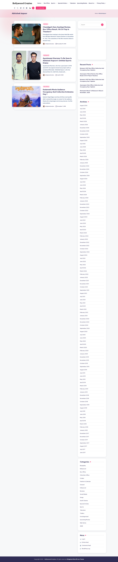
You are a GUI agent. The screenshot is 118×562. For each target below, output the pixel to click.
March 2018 (83, 424)
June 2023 (83, 223)
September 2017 (84, 443)
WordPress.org (86, 548)
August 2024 (83, 178)
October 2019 (84, 363)
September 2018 (84, 405)
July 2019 (82, 373)
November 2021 (84, 284)
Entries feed (85, 542)
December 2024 (84, 166)
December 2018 (84, 395)
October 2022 (84, 249)
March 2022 (83, 271)
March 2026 (83, 121)
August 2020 (83, 331)
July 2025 (82, 143)
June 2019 (83, 376)
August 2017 (83, 446)
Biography (83, 465)
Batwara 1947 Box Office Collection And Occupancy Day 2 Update (92, 69)
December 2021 (84, 280)
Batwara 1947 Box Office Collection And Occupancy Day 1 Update (92, 80)
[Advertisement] (92, 46)
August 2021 (83, 293)
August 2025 (83, 140)
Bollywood (46, 55)
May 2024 (83, 188)
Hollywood (83, 488)
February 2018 (84, 427)
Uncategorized (84, 516)
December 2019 (84, 357)
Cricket (82, 478)
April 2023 (83, 229)
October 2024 (84, 172)
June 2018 (83, 414)
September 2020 (85, 328)
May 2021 (82, 303)
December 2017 (84, 433)
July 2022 (82, 258)
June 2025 (83, 147)
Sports (82, 507)
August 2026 (83, 105)
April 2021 (83, 306)
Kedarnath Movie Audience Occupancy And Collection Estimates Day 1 (58, 92)
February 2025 (84, 159)
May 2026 (83, 115)
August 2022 (83, 255)
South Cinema (84, 500)
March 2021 (83, 309)
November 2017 (84, 436)
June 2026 (83, 112)
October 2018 (84, 401)
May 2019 (82, 379)
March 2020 (83, 347)
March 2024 (83, 194)
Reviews (46, 24)
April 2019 (83, 382)
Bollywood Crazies (22, 3)
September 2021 (84, 290)
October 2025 (84, 134)
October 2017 (84, 440)
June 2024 (83, 185)
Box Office (46, 86)
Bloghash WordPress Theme (75, 559)
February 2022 (84, 274)
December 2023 (84, 204)
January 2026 (84, 124)
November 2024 (84, 169)
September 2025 (85, 137)
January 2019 (84, 392)
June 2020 (83, 338)
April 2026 (83, 118)
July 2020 (82, 335)
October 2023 (84, 210)
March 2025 (83, 156)
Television (83, 510)
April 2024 (83, 191)
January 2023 (84, 239)
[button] (41, 8)
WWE (81, 526)
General (82, 484)
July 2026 (82, 108)
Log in (83, 539)
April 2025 (83, 153)
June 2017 (83, 452)
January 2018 (84, 430)
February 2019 (84, 389)
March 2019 (83, 385)
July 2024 (82, 182)
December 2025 (84, 128)
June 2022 (83, 261)
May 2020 (83, 341)
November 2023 (84, 207)
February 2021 (84, 312)
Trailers (82, 513)
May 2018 (82, 417)
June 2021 (83, 299)
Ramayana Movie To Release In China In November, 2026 (91, 91)
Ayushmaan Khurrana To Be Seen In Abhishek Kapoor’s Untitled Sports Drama (57, 60)
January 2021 (84, 315)
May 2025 (83, 150)
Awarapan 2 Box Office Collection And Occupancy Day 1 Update (91, 86)
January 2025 (84, 163)
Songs (81, 497)
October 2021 (84, 287)
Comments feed (86, 545)
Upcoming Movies (85, 519)
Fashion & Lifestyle (85, 481)
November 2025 (84, 131)
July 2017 (82, 449)
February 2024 (84, 198)
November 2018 (84, 398)
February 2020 (84, 350)
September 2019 (84, 366)
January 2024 (84, 201)
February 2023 (84, 236)
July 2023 (82, 220)
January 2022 (84, 277)
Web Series (83, 523)
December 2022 (84, 242)
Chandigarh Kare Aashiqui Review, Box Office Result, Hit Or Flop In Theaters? (57, 29)
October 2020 (84, 325)
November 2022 (84, 245)
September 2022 (85, 252)
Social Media (83, 494)
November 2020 (84, 322)
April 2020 (83, 344)
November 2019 (84, 360)
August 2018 (83, 408)
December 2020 (84, 319)
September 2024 (85, 175)
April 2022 (83, 268)
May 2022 (83, 264)
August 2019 (83, 369)
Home (96, 13)
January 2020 (84, 354)
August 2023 (83, 217)
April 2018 (83, 420)
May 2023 (83, 226)
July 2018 (82, 411)
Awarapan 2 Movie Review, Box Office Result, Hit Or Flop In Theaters (91, 74)
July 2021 (82, 296)
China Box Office (84, 475)
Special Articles (84, 504)
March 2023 (83, 233)
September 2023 (85, 214)
